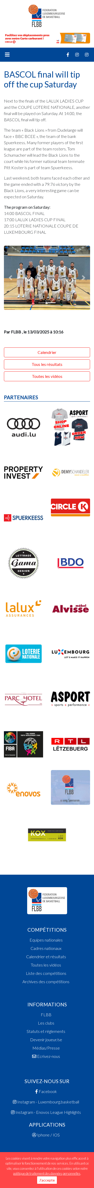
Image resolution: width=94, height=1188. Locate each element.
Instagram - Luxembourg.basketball (47, 1101)
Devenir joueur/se (46, 1039)
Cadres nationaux (46, 948)
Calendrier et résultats (46, 956)
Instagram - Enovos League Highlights (48, 1112)
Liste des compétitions (46, 973)
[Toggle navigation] (7, 54)
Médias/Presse (46, 1047)
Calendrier (47, 352)
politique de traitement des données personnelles (46, 1173)
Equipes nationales (46, 939)
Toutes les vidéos (47, 376)
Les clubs (46, 1022)
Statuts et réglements (46, 1031)
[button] (10, 278)
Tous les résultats (47, 364)
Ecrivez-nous (48, 1056)
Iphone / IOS (48, 1134)
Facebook (47, 1091)
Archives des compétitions (45, 981)
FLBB (46, 1014)
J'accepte (47, 1180)
